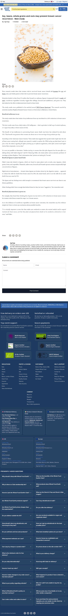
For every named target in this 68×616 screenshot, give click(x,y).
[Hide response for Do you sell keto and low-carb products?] (30, 531)
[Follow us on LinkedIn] (34, 613)
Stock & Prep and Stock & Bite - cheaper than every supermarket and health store (32, 4)
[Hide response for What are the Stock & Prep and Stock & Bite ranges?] (64, 493)
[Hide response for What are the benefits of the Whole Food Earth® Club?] (64, 477)
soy (62, 91)
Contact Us (57, 371)
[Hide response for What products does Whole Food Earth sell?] (64, 485)
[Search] (53, 9)
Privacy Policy (58, 379)
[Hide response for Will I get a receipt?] (64, 568)
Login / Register (62, 1)
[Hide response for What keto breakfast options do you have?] (64, 531)
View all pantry (23, 383)
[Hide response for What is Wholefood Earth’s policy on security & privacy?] (30, 592)
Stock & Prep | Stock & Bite (42, 367)
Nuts (3, 367)
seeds (61, 98)
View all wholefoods (7, 388)
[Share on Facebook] (3, 86)
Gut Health (38, 379)
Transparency (30, 402)
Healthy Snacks (23, 379)
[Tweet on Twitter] (9, 86)
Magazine (29, 397)
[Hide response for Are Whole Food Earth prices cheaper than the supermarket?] (30, 508)
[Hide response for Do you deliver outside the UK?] (30, 515)
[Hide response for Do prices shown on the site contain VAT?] (64, 546)
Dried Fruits (5, 379)
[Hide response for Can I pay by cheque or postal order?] (30, 546)
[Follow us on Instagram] (31, 613)
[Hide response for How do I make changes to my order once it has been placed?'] (30, 575)
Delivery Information (59, 367)
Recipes (29, 399)
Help (3, 1)
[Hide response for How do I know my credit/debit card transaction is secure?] (64, 539)
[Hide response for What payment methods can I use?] (30, 538)
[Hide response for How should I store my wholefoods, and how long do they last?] (30, 524)
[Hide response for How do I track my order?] (30, 568)
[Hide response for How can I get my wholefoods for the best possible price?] (64, 524)
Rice (3, 374)
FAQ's (56, 374)
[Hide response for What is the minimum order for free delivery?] (30, 554)
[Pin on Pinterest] (6, 86)
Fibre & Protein (39, 376)
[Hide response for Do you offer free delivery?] (64, 507)
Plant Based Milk (23, 376)
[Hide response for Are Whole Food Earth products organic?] (30, 500)
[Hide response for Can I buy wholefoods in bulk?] (64, 500)
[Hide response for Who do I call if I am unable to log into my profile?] (64, 584)
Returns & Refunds (59, 369)
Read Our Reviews (59, 376)
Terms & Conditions (59, 381)
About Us (29, 394)
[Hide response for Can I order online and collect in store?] (30, 599)
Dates (3, 386)
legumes (55, 91)
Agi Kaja (6, 22)
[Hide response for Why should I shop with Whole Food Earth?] (30, 476)
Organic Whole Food (40, 369)
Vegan (37, 374)
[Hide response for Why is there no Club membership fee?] (30, 484)
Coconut (4, 381)
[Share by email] (13, 86)
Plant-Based (38, 371)
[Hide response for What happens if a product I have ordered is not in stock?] (64, 575)
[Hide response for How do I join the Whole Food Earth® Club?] (30, 492)
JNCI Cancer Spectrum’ (43, 107)
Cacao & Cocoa (23, 374)
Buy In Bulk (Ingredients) (33, 404)
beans (3, 94)
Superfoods (5, 383)
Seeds (3, 369)
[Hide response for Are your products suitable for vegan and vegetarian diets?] (64, 516)
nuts (3, 101)
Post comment (34, 291)
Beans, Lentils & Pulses (8, 376)
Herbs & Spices (23, 369)
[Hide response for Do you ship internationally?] (30, 561)
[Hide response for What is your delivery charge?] (64, 553)
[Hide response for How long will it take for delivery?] (64, 561)
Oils (20, 371)
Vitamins (21, 381)
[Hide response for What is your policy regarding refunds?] (30, 583)
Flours (20, 367)
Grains (3, 371)
